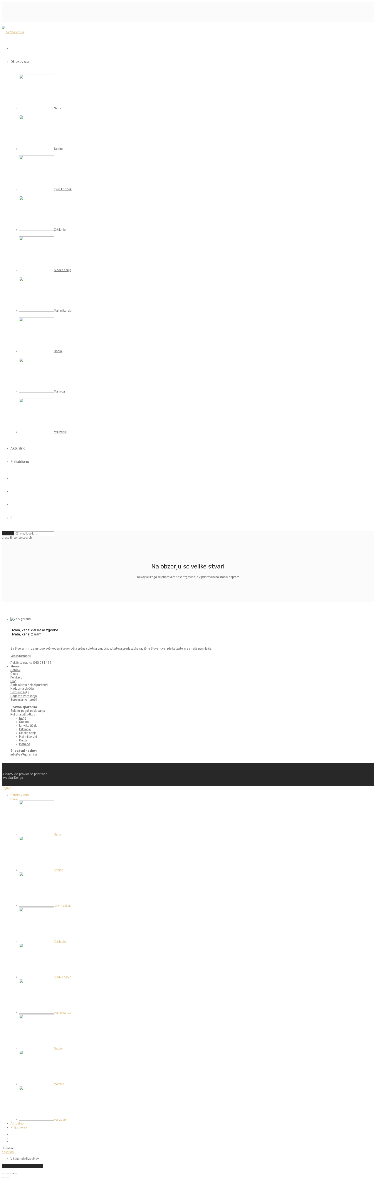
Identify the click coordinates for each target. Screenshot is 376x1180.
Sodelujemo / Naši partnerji (29, 685)
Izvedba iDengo (12, 778)
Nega (22, 718)
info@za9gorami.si (23, 754)
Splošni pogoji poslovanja (27, 711)
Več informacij (20, 656)
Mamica (24, 744)
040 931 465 (30, 663)
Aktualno (17, 448)
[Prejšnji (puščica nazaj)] (3, 1177)
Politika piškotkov (22, 714)
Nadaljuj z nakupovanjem (22, 1166)
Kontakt (16, 677)
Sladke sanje (28, 733)
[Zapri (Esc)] (15, 1173)
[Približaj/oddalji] (3, 1173)
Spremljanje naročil (23, 700)
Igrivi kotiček (28, 725)
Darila (23, 740)
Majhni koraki (28, 737)
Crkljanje (25, 729)
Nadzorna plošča (22, 688)
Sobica (24, 722)
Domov (15, 670)
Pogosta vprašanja (23, 696)
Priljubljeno (19, 462)
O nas (14, 674)
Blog (13, 681)
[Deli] (11, 1173)
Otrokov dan (20, 62)
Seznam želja (19, 692)
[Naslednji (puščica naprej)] (7, 1177)
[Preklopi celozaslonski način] (7, 1173)
